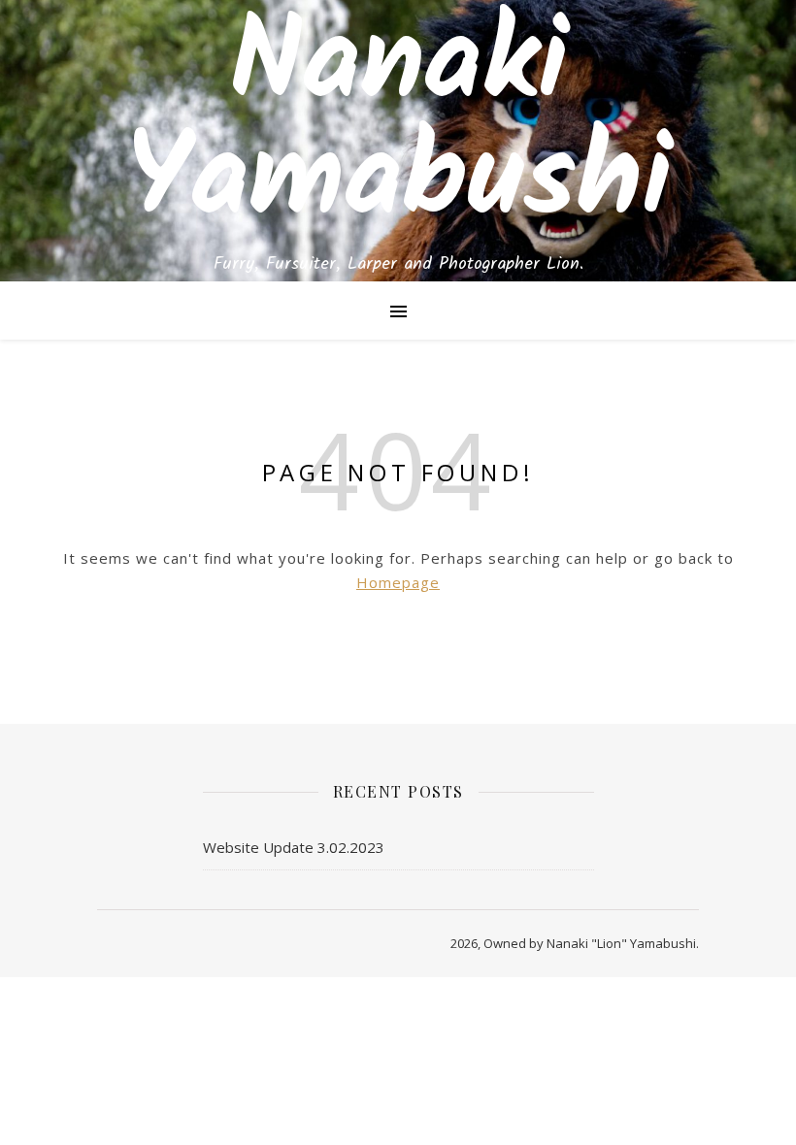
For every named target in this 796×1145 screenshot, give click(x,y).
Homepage (398, 582)
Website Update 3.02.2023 (293, 847)
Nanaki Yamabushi (398, 124)
